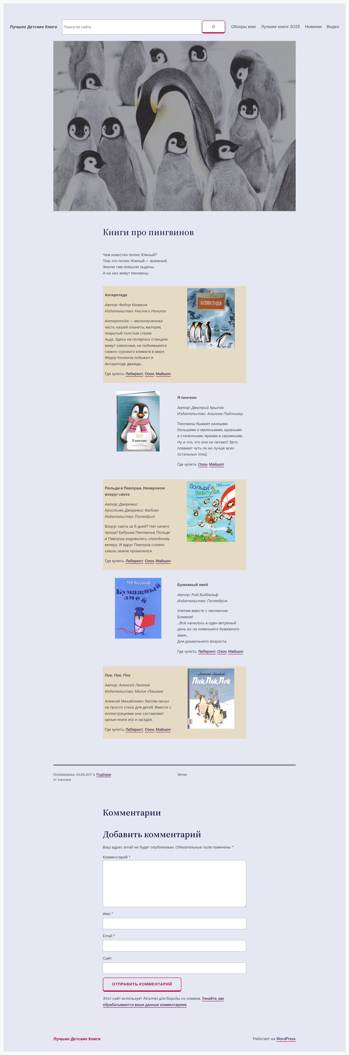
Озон (149, 373)
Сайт (107, 958)
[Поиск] (213, 27)
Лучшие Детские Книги (33, 27)
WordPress (286, 1038)
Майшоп (163, 373)
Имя (108, 913)
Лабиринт (134, 373)
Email (109, 935)
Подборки (103, 774)
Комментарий (116, 857)
